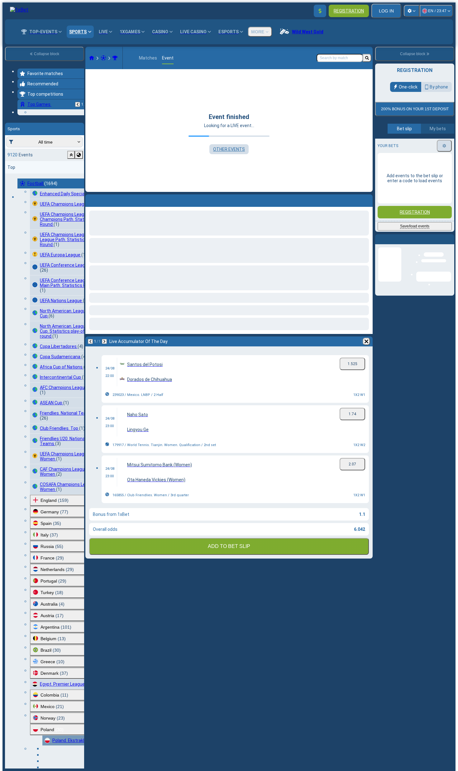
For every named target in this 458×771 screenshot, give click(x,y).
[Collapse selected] (71, 193)
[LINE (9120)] (91, 58)
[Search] (367, 58)
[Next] (104, 341)
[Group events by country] (79, 193)
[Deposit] (320, 11)
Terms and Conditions (417, 146)
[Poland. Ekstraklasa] (115, 58)
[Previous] (77, 104)
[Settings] (411, 11)
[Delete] (366, 341)
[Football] (103, 58)
